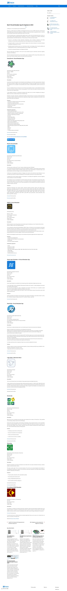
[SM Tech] (10, 3)
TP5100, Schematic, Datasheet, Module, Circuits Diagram (54, 32)
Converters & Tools (30, 6)
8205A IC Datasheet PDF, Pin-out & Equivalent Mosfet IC (38, 537)
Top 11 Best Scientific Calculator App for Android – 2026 (12, 561)
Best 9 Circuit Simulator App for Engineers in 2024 (20, 25)
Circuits (14, 6)
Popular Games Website (15, 518)
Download (8, 132)
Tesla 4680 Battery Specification (10, 537)
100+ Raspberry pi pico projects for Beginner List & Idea (36, 523)
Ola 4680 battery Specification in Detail (53, 21)
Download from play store (11, 255)
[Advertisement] (26, 17)
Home (9, 6)
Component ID (36, 534)
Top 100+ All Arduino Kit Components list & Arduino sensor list (16, 523)
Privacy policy (33, 587)
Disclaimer (57, 587)
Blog (37, 6)
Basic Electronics (21, 6)
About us (45, 587)
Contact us (57, 589)
